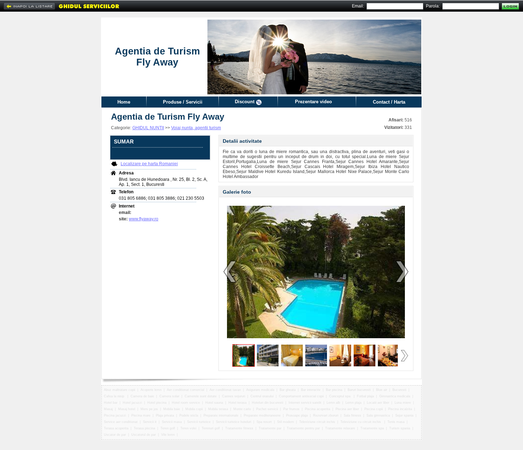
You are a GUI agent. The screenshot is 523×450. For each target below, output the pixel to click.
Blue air (381, 390)
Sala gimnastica (378, 415)
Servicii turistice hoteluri (233, 422)
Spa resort (264, 422)
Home (123, 102)
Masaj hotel (126, 409)
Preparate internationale (221, 415)
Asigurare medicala (260, 390)
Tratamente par (270, 428)
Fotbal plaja (365, 396)
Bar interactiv (311, 390)
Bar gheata (288, 390)
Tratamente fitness (239, 428)
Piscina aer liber (347, 409)
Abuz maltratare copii (119, 390)
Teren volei (188, 428)
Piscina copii (373, 409)
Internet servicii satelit (305, 402)
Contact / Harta (389, 102)
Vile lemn (168, 434)
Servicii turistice (199, 422)
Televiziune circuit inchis (317, 422)
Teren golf (167, 428)
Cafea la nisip (114, 396)
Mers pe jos (149, 409)
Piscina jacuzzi (115, 415)
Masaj (108, 409)
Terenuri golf (211, 428)
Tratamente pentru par (303, 428)
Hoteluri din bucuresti (267, 402)
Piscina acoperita (317, 409)
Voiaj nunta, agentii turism (196, 127)
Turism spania (399, 428)
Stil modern (285, 422)
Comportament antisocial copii (301, 396)
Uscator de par (115, 434)
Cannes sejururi (233, 396)
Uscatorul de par (143, 434)
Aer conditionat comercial (185, 390)
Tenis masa (396, 422)
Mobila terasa (218, 409)
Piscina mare (140, 415)
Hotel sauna (214, 402)
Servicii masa (172, 422)
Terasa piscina (144, 428)
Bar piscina (334, 390)
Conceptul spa (340, 396)
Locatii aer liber (378, 402)
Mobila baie (171, 409)
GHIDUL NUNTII (148, 127)
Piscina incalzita (400, 409)
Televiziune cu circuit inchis (361, 422)
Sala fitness (352, 415)
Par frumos (291, 409)
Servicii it (150, 422)
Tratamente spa (372, 428)
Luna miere (403, 402)
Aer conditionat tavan (225, 390)
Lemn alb (333, 402)
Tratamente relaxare (340, 428)
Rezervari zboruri (325, 415)
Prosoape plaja (297, 415)
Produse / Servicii (182, 102)
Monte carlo (242, 409)
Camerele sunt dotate (201, 396)
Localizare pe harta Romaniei (149, 163)
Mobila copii (194, 409)
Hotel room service (186, 402)
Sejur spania (404, 415)
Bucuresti (399, 390)
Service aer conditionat (121, 422)
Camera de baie (142, 396)
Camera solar (169, 396)
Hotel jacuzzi (132, 402)
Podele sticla (188, 415)
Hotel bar (110, 402)
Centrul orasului (262, 396)
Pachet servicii (267, 409)
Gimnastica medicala (394, 396)
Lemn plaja (353, 402)
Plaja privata (165, 415)
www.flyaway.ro (143, 218)
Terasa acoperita (116, 428)
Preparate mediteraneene (262, 415)
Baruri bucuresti (359, 390)
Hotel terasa (237, 402)
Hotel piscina (157, 402)
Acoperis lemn (151, 390)
